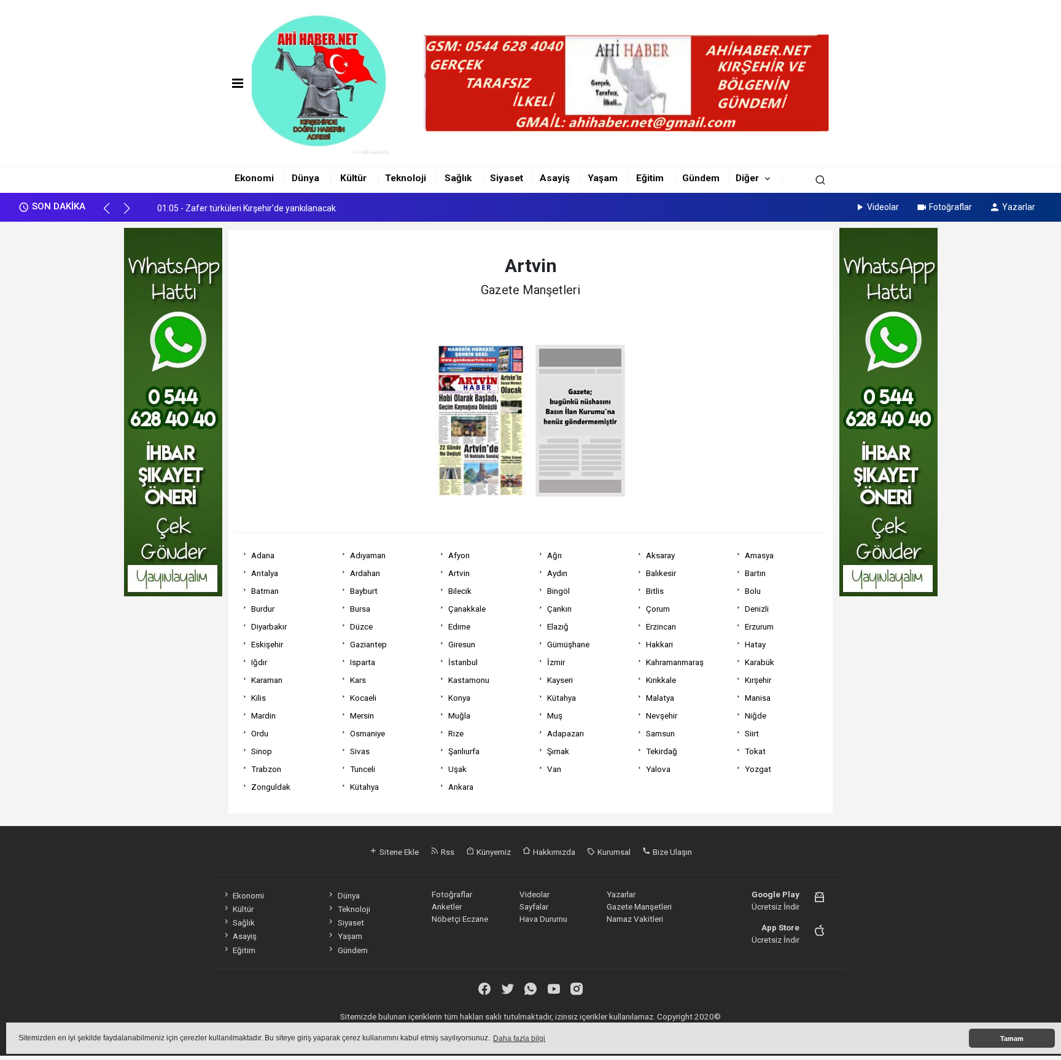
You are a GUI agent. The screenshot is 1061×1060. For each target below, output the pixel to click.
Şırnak (558, 751)
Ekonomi (254, 178)
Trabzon (266, 769)
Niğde (755, 715)
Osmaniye (367, 733)
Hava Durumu (543, 919)
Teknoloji (405, 178)
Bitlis (655, 591)
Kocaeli (363, 698)
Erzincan (661, 626)
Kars (358, 680)
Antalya (264, 573)
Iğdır (259, 662)
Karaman (266, 680)
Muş (554, 715)
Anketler (447, 906)
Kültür (353, 178)
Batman (265, 591)
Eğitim (650, 178)
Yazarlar (1018, 207)
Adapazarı (565, 733)
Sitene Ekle (398, 852)
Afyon (459, 555)
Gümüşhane (568, 644)
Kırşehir (758, 680)
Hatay (755, 644)
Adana (262, 555)
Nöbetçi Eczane (460, 919)
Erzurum (759, 626)
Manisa (758, 698)
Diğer (747, 178)
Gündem (701, 178)
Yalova (658, 769)
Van (554, 769)
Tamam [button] (1012, 1038)
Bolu (753, 591)
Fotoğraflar (950, 207)
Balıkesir (661, 573)
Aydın (557, 573)
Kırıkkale (661, 680)
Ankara (460, 787)
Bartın (755, 573)
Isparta (362, 662)
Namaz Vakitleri (635, 919)
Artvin (459, 573)
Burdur (262, 609)
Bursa (360, 609)
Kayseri (560, 680)
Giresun (461, 644)
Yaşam (603, 178)
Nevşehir (661, 715)
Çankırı (559, 609)
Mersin (362, 715)
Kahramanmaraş (675, 662)
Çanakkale (467, 609)
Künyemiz (493, 852)
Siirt (752, 733)
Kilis (258, 698)
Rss (446, 852)
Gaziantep (368, 644)
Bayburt (364, 591)
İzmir (556, 662)
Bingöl (558, 591)
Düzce (361, 626)
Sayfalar (533, 906)
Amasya (759, 555)
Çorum (658, 609)
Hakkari (659, 644)
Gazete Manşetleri (639, 906)
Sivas (360, 751)
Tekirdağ (661, 751)
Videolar (883, 207)
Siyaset (506, 178)
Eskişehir (267, 644)
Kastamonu (468, 680)
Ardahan (365, 573)
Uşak (457, 769)
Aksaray (660, 555)
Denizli (757, 609)
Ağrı (554, 555)
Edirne (459, 626)
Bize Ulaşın (671, 852)
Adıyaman (368, 555)
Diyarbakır (269, 626)
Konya (459, 698)
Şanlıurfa (464, 751)
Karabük (759, 662)
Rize (456, 733)
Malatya (660, 698)
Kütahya (561, 698)
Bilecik (460, 591)
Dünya (305, 178)
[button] (112, 213)
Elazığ (558, 626)
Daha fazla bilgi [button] (519, 1038)
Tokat (755, 751)
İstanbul (463, 662)
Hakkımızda (553, 852)
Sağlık (458, 178)
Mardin (263, 715)
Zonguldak (270, 787)
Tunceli (362, 769)
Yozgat (758, 769)
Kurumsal (613, 852)
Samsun (660, 733)
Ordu (259, 733)
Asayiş (555, 178)
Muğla (459, 715)
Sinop (261, 751)
